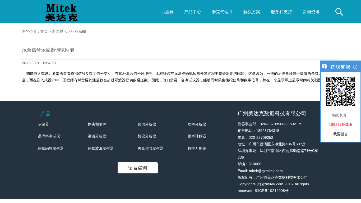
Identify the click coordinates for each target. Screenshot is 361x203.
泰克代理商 (222, 12)
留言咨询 (137, 167)
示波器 (167, 12)
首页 (44, 32)
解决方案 (251, 12)
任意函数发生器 (51, 148)
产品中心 (192, 12)
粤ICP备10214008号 (271, 190)
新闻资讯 (311, 12)
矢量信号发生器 (151, 148)
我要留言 (340, 134)
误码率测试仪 (49, 136)
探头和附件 (97, 124)
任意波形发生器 (101, 148)
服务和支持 (281, 12)
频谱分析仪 (147, 124)
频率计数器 (197, 136)
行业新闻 (78, 32)
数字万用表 (197, 148)
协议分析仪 (147, 136)
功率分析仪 (197, 124)
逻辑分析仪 (97, 136)
